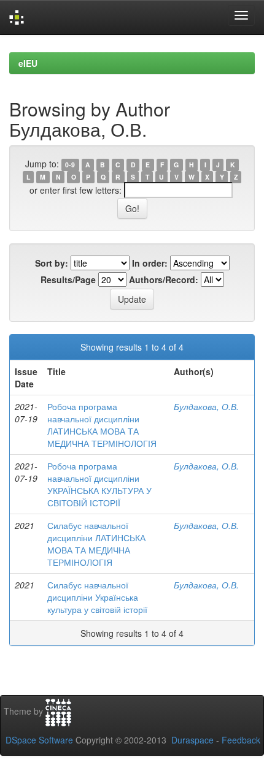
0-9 (70, 164)
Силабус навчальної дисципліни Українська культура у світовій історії (97, 597)
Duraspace (192, 740)
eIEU (27, 63)
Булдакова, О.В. (206, 406)
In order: (150, 263)
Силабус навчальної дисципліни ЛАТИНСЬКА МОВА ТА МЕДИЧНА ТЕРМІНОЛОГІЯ (96, 543)
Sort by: (51, 263)
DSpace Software (39, 740)
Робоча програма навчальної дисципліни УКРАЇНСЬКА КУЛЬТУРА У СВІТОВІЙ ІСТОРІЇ (99, 484)
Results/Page (68, 279)
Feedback (241, 740)
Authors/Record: (163, 279)
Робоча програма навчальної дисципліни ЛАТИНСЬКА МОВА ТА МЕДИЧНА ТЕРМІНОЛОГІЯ (102, 424)
